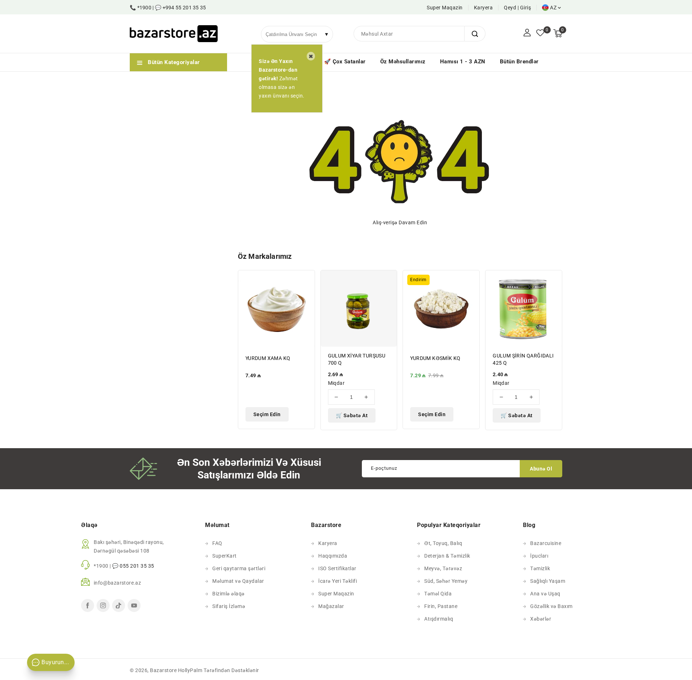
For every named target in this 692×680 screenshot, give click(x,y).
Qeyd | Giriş (517, 7)
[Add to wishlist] (305, 280)
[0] (540, 33)
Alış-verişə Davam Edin (400, 222)
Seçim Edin (267, 414)
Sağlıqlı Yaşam (547, 581)
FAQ (217, 543)
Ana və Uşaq (545, 593)
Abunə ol (541, 469)
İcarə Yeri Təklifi (337, 581)
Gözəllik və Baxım (551, 606)
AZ (553, 7)
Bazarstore (163, 670)
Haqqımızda (332, 556)
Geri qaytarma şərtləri (238, 568)
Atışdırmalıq (438, 619)
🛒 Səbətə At (352, 415)
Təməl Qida (438, 593)
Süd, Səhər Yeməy (445, 581)
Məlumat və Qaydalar (238, 581)
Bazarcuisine (545, 543)
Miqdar (336, 383)
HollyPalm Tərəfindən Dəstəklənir (218, 670)
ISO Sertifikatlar (337, 568)
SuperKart (224, 556)
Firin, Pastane (440, 606)
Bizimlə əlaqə (228, 593)
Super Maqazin (445, 7)
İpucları (539, 556)
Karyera (483, 7)
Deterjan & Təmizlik (447, 556)
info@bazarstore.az (117, 583)
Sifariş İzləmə (228, 606)
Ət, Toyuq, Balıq (443, 543)
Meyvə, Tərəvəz (443, 568)
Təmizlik (540, 568)
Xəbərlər (540, 619)
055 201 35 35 (137, 566)
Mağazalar (331, 606)
